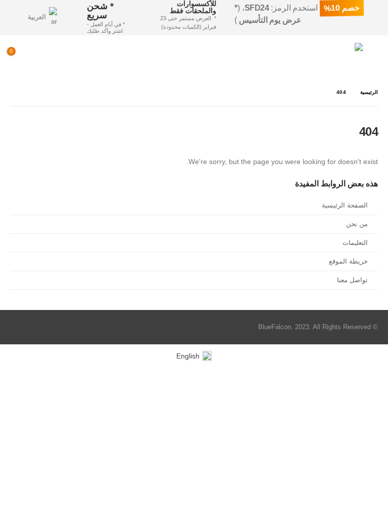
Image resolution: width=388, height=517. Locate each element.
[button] (370, 57)
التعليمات (355, 242)
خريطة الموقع (348, 261)
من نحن (357, 224)
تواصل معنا (352, 280)
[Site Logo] (335, 57)
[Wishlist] (43, 57)
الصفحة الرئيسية (345, 205)
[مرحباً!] (67, 57)
